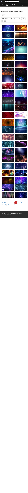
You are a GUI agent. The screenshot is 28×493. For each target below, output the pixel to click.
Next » (9, 205)
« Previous (4, 202)
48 (14, 205)
